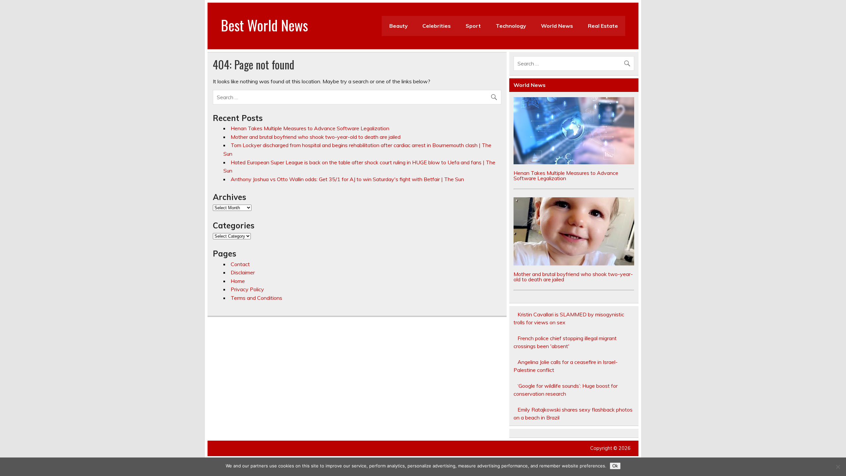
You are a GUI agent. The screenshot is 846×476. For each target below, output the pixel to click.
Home (238, 281)
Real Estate (603, 25)
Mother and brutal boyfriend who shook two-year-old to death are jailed (316, 137)
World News (557, 25)
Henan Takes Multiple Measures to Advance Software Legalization (310, 128)
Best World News (264, 24)
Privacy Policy (247, 289)
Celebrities (436, 25)
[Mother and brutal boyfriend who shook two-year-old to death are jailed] (574, 263)
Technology (511, 25)
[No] (837, 466)
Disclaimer (243, 272)
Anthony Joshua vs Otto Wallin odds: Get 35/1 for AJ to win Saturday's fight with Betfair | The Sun (347, 179)
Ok (615, 465)
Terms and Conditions (256, 298)
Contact (240, 264)
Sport (473, 25)
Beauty (398, 25)
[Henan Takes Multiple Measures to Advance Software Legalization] (574, 162)
